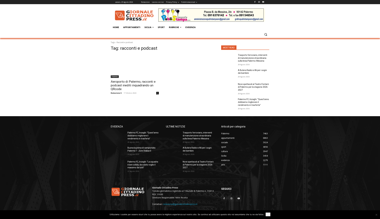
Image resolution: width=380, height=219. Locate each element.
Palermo (115, 77)
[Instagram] (259, 2)
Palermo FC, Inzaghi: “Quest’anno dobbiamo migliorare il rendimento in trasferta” (253, 102)
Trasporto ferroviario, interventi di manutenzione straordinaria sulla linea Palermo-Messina (252, 58)
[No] (376, 214)
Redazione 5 (116, 93)
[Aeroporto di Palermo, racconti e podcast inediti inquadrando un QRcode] (135, 66)
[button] (265, 34)
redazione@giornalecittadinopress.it (180, 204)
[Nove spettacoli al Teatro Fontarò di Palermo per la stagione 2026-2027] (228, 88)
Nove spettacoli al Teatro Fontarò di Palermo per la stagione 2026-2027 (253, 87)
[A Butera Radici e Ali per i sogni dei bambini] (228, 74)
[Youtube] (263, 2)
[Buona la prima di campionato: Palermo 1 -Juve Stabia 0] (118, 151)
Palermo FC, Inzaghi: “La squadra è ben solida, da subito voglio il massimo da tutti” (143, 165)
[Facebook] (255, 2)
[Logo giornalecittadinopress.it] (134, 15)
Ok (268, 214)
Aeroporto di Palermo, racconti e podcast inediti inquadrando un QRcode (133, 85)
